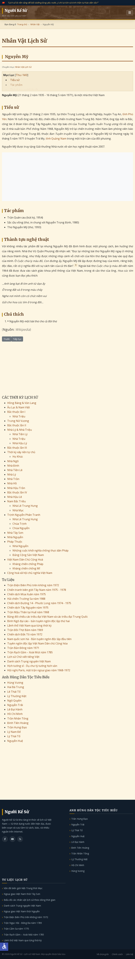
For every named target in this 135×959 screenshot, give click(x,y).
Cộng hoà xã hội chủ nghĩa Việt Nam (29, 573)
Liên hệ (129, 954)
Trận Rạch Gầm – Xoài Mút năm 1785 (30, 652)
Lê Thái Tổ (14, 691)
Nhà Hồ (12, 483)
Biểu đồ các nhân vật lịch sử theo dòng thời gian (29, 899)
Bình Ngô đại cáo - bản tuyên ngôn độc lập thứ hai (38, 621)
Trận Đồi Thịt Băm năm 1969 (25, 630)
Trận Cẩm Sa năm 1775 (16, 928)
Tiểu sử (15, 80)
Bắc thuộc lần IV (17, 492)
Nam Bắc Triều (16, 501)
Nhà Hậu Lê (14, 497)
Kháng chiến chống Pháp (28, 564)
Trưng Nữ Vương (18, 421)
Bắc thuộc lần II (16, 425)
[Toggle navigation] (129, 12)
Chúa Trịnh (20, 523)
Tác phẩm (16, 85)
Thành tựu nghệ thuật (24, 89)
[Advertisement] (67, 177)
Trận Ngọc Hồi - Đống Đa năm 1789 (23, 922)
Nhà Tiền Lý (20, 434)
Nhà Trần (13, 479)
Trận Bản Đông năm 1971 (23, 648)
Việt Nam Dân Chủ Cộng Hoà (25, 559)
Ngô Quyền (14, 700)
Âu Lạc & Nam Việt (18, 407)
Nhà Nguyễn (15, 537)
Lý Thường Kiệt (16, 696)
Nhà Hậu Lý (20, 443)
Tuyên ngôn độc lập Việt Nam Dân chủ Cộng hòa (37, 643)
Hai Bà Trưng (15, 687)
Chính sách (117, 954)
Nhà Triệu (19, 416)
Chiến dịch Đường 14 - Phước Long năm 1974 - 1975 (39, 603)
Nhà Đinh (13, 465)
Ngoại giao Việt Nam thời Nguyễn (22, 911)
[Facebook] (5, 839)
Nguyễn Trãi (15, 705)
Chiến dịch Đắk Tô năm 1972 (24, 634)
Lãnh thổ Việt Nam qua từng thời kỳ (29, 625)
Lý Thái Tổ (13, 736)
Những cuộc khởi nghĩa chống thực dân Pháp (40, 550)
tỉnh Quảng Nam (56, 138)
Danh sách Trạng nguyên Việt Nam (29, 661)
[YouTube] (12, 839)
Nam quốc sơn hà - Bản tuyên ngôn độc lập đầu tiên (39, 639)
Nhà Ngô (13, 461)
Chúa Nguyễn (21, 528)
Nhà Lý (11, 474)
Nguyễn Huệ (15, 741)
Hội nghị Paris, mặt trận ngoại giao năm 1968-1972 (38, 670)
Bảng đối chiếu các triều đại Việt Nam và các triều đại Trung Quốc (47, 616)
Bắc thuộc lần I (16, 412)
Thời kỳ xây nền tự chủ (21, 452)
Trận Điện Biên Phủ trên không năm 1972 (33, 585)
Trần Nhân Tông (17, 718)
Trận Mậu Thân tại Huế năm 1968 (28, 612)
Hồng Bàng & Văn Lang (21, 403)
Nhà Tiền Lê (14, 470)
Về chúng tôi (103, 954)
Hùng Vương (15, 682)
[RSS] (20, 839)
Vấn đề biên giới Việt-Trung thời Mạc (23, 888)
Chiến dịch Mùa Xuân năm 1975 (26, 594)
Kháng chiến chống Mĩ (26, 568)
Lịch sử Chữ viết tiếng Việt (23, 657)
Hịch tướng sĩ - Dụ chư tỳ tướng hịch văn (32, 666)
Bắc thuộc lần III (17, 447)
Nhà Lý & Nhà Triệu (19, 430)
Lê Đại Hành (14, 709)
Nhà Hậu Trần (16, 488)
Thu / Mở (21, 75)
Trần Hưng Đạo (17, 727)
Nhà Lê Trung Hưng (25, 506)
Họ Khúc (18, 456)
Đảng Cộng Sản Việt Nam (28, 555)
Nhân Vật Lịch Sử (23, 66)
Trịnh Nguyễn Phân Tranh (23, 515)
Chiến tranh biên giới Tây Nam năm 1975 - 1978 (36, 590)
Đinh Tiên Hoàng (17, 723)
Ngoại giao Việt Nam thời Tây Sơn (22, 893)
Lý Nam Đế (14, 732)
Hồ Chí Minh (15, 714)
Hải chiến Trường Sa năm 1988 (26, 599)
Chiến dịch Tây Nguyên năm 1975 (27, 607)
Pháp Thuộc (14, 541)
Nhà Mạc (18, 510)
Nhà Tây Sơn (15, 533)
